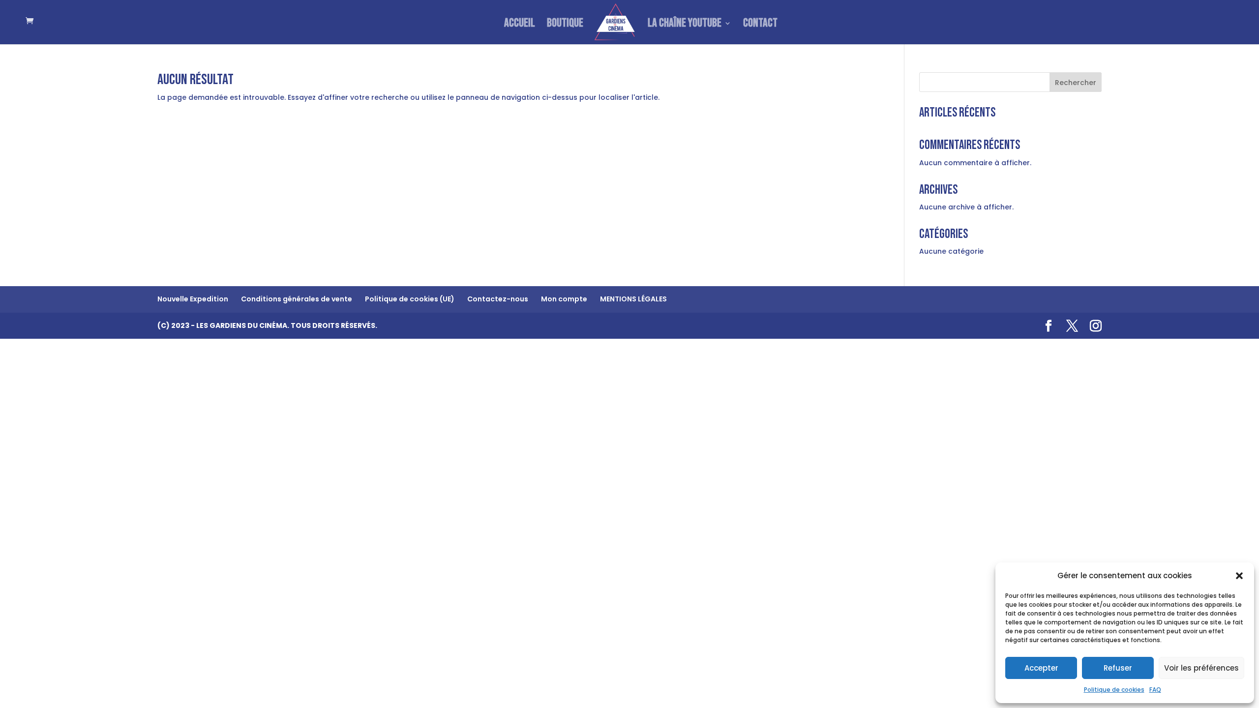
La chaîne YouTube (684, 25)
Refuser (1118, 668)
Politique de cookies (1114, 689)
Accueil (519, 25)
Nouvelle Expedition (192, 299)
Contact (760, 25)
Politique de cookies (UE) (409, 299)
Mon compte (564, 299)
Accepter (1041, 668)
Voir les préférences (1201, 668)
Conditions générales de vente (296, 299)
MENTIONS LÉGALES (633, 299)
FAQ (1155, 689)
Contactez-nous (497, 299)
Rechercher (1075, 83)
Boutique (565, 25)
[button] (1239, 576)
